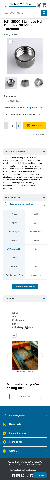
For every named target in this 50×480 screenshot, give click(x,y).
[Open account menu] (39, 5)
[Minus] (6, 125)
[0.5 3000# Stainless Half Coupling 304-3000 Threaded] (11, 83)
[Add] (18, 125)
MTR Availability (14, 249)
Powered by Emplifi (25, 371)
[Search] (44, 13)
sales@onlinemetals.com (25, 470)
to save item (38, 134)
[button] (45, 5)
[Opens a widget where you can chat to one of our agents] (40, 475)
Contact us (25, 396)
